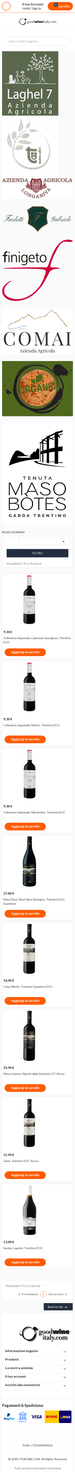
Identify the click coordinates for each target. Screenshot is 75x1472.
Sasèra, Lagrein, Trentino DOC (23, 1248)
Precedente (27, 1294)
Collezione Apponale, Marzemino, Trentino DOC (34, 812)
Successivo (59, 1294)
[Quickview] (68, 579)
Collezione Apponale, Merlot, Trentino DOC (31, 725)
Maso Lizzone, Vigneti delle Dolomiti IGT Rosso (34, 1073)
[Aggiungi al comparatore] (48, 652)
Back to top (58, 1307)
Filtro (37, 553)
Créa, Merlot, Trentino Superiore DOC (28, 986)
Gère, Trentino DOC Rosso (21, 1161)
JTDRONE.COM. (30, 1459)
